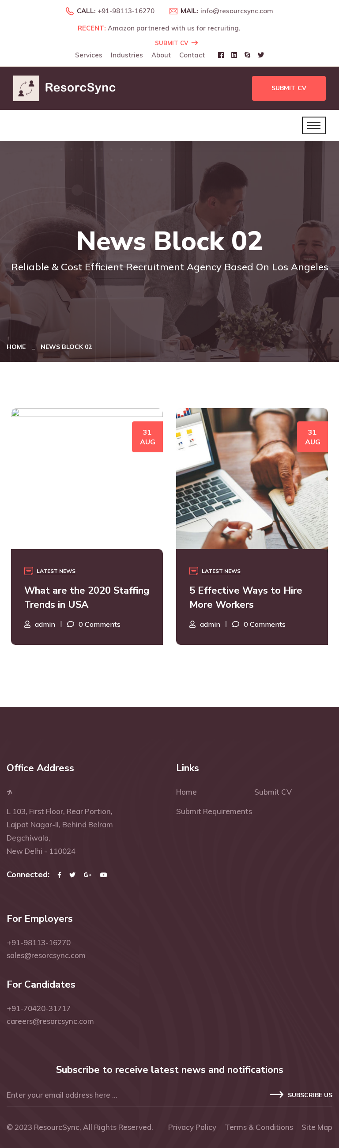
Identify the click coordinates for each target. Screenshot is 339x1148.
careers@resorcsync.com (50, 1021)
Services (88, 55)
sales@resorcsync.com (46, 955)
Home (18, 347)
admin (51, 624)
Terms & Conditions (259, 1127)
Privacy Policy (192, 1127)
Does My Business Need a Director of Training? (254, 597)
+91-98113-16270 (126, 11)
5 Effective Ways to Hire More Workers (86, 597)
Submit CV (171, 42)
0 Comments (105, 624)
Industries (127, 55)
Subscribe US (310, 1095)
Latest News (61, 571)
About (161, 55)
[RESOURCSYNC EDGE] (68, 87)
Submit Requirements (214, 811)
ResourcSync (56, 1127)
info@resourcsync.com (236, 11)
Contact (192, 55)
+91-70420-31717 (39, 1008)
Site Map (316, 1127)
